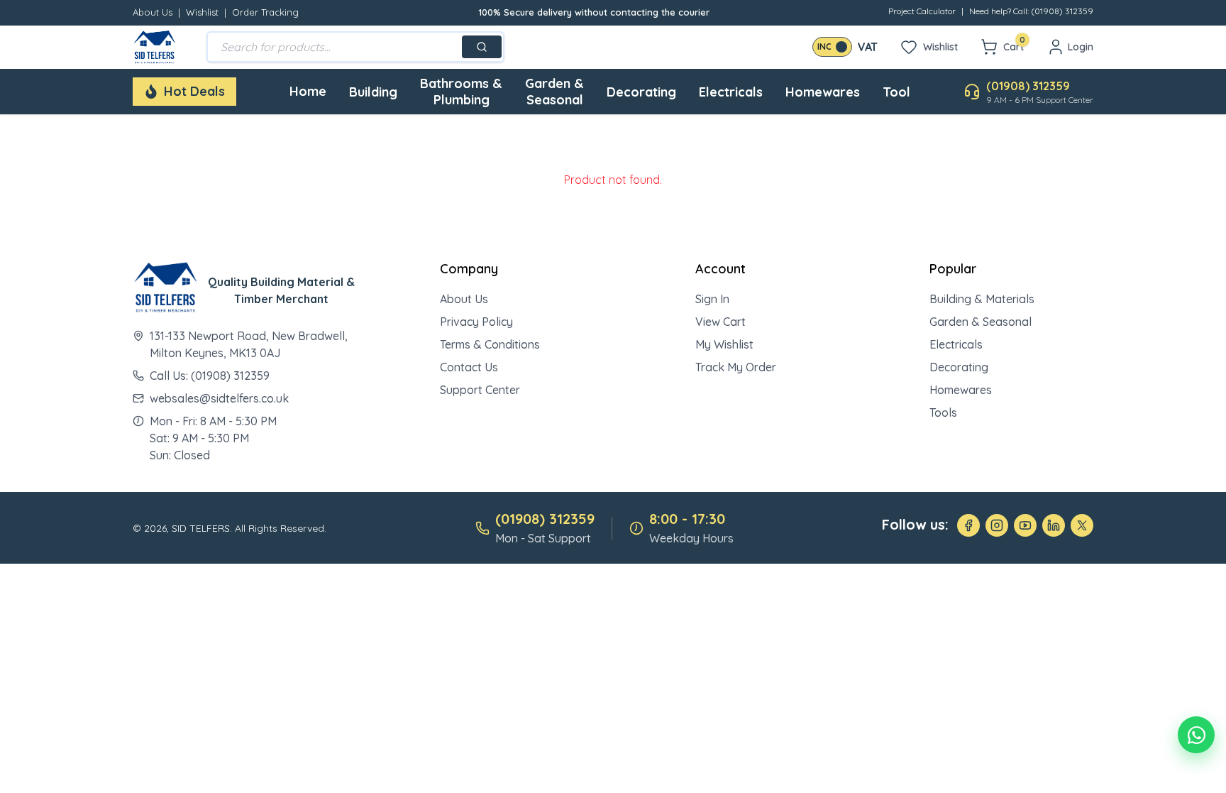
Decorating (641, 92)
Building (373, 92)
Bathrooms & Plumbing (461, 91)
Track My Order (735, 367)
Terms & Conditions (490, 344)
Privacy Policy (476, 322)
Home (307, 91)
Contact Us (469, 367)
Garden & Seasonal (554, 91)
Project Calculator (922, 11)
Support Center (480, 390)
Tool (896, 92)
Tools (943, 412)
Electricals (731, 92)
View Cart (720, 322)
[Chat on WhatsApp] (1196, 734)
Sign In (712, 299)
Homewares (822, 92)
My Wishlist (724, 344)
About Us (152, 12)
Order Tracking (265, 12)
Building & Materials (981, 299)
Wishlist (202, 12)
